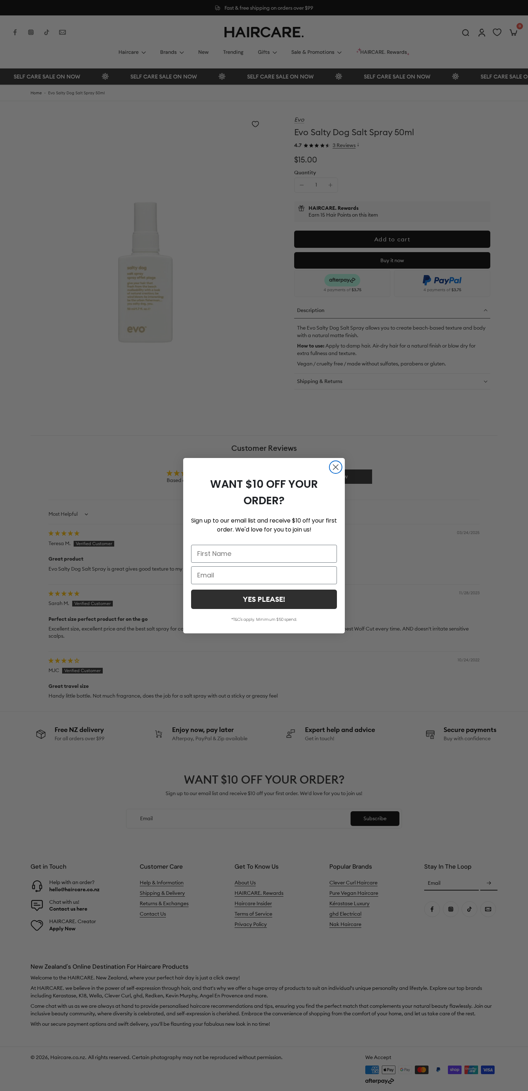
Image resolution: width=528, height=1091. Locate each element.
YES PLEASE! (264, 599)
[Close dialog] (335, 467)
